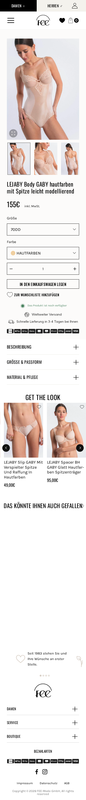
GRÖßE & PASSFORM (24, 362)
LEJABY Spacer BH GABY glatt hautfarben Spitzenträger (65, 467)
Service (12, 722)
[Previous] (6, 448)
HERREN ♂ (55, 5)
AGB (66, 783)
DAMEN (11, 708)
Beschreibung (19, 347)
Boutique (13, 736)
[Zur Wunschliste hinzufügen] (39, 407)
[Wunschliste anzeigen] (62, 20)
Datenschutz (48, 783)
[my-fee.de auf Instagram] (45, 772)
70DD (16, 229)
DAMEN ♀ (18, 5)
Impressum (25, 783)
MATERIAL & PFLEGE (22, 377)
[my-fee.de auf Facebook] (37, 772)
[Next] (80, 448)
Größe (12, 218)
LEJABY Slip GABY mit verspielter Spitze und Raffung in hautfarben (23, 470)
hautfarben (29, 253)
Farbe (11, 242)
